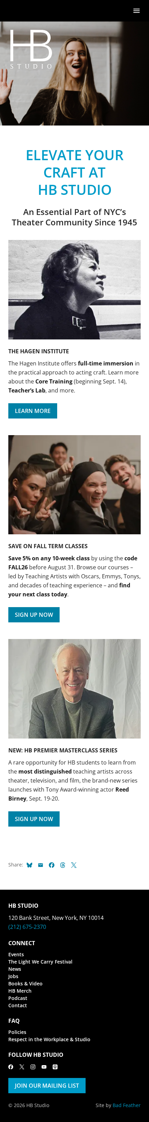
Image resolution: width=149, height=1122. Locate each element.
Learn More (33, 411)
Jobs (13, 976)
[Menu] (136, 10)
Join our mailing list (47, 1085)
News (14, 969)
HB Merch (20, 990)
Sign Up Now (34, 615)
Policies (17, 1032)
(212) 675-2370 (27, 927)
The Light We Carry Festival (40, 961)
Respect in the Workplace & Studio (49, 1039)
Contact (17, 1005)
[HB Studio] (15, 11)
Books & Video (25, 983)
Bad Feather (127, 1105)
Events (16, 954)
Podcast (17, 998)
